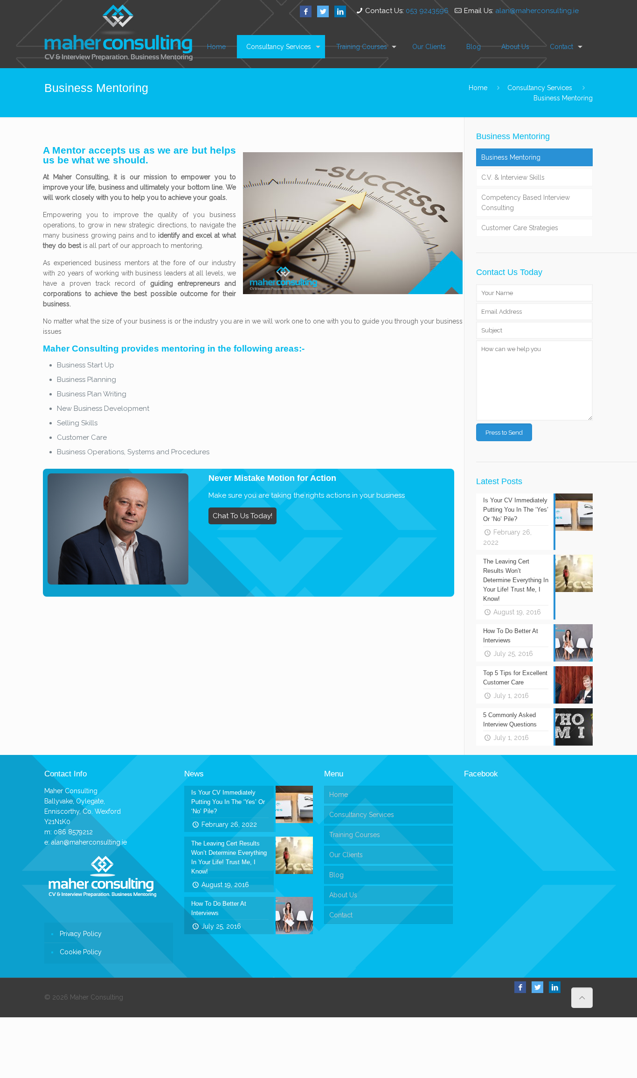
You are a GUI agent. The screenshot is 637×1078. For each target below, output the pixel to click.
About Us (343, 895)
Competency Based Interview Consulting (525, 202)
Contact (341, 915)
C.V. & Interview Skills (513, 177)
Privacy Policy (81, 933)
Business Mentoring (563, 98)
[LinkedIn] (340, 11)
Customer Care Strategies (519, 228)
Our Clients (346, 855)
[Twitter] (323, 11)
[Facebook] (305, 11)
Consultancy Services (539, 88)
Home (478, 88)
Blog (336, 875)
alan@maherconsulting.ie (537, 11)
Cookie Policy (81, 952)
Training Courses (354, 834)
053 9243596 (427, 11)
